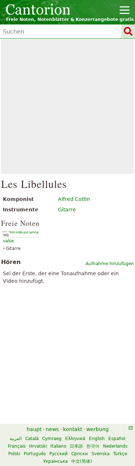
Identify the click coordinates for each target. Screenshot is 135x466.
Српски (79, 453)
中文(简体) (81, 461)
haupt (34, 429)
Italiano (58, 446)
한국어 (92, 446)
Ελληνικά (75, 438)
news (52, 429)
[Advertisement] (67, 106)
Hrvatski (38, 446)
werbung (97, 429)
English (97, 438)
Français (17, 446)
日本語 (76, 446)
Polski (14, 453)
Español (116, 438)
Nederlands (115, 446)
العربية (16, 438)
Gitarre (67, 209)
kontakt (72, 429)
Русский (58, 453)
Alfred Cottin (74, 199)
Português (35, 453)
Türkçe (120, 453)
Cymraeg (52, 438)
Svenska (100, 453)
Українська (55, 461)
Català (32, 438)
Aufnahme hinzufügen (110, 263)
